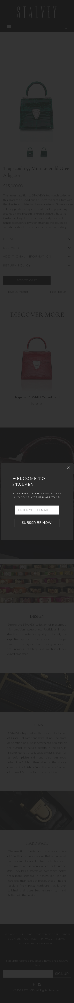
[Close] (68, 467)
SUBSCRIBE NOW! (37, 523)
